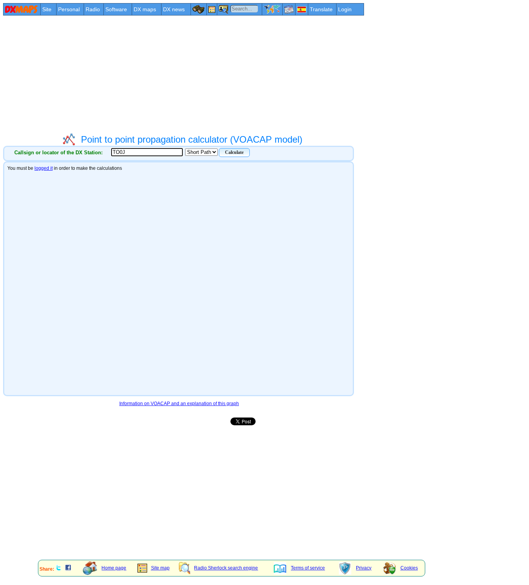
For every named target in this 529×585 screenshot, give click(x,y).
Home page (113, 568)
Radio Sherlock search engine (226, 568)
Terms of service (308, 568)
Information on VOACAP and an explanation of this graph (179, 403)
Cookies (409, 568)
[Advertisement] (235, 74)
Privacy (363, 568)
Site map (160, 568)
